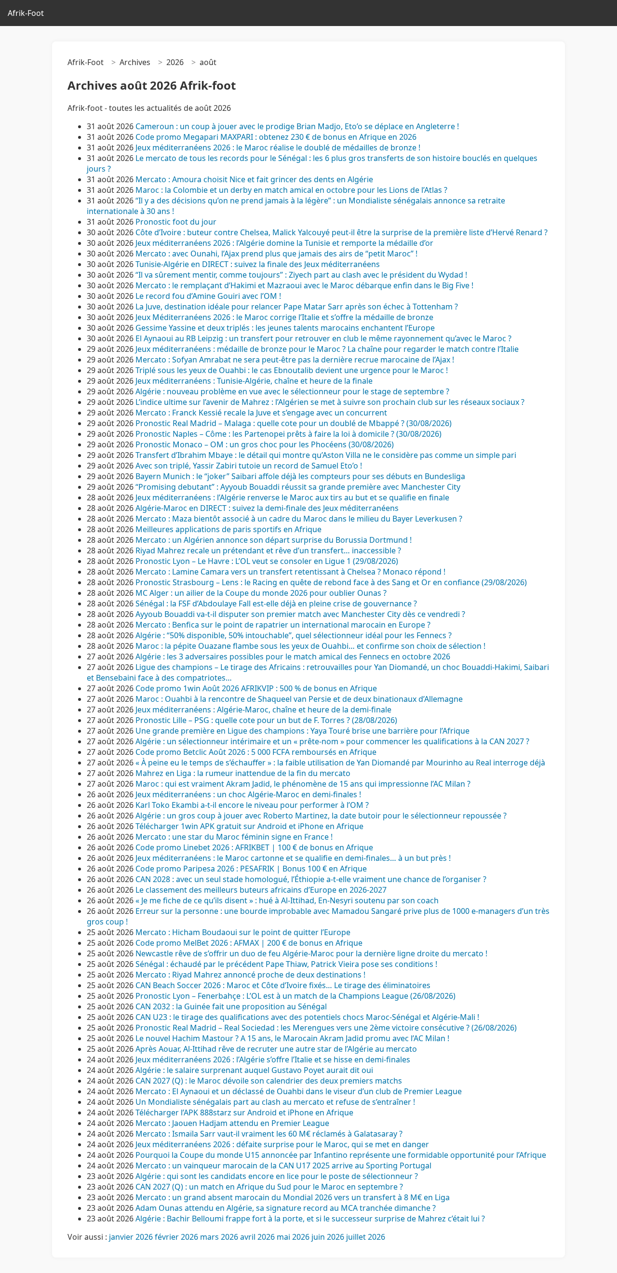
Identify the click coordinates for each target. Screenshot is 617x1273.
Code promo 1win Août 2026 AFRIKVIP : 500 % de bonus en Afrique (256, 688)
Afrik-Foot (26, 13)
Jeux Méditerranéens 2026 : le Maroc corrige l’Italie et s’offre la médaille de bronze (284, 317)
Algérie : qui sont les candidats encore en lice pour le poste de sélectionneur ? (276, 1176)
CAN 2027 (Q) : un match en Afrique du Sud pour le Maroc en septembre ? (269, 1186)
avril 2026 (257, 1237)
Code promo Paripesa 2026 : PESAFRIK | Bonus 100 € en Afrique (251, 868)
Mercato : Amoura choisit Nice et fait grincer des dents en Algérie (254, 179)
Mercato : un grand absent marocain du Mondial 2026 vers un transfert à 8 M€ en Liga (292, 1197)
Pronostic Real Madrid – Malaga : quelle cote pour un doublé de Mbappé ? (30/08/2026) (293, 423)
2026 (175, 62)
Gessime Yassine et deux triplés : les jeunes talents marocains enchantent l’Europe (285, 327)
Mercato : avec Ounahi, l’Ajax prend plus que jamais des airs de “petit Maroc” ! (276, 253)
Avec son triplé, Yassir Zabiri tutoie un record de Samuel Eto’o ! (248, 465)
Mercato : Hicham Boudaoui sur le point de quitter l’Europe (242, 932)
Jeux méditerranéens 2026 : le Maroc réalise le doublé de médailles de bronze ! (277, 147)
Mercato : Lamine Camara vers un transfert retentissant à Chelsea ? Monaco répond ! (290, 571)
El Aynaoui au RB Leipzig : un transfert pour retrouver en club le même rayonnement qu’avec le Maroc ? (323, 338)
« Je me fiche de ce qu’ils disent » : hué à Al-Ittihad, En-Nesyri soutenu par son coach (287, 900)
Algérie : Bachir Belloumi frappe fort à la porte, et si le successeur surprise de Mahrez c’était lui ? (310, 1218)
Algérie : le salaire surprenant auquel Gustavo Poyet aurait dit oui (254, 1070)
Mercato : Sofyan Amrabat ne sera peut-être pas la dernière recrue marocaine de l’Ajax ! (294, 359)
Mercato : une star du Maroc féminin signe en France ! (234, 836)
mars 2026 (219, 1237)
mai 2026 (293, 1237)
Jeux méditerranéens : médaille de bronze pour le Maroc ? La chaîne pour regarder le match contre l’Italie (327, 349)
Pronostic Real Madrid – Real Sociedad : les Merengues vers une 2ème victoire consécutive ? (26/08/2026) (326, 1027)
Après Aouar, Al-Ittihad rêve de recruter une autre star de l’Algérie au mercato (276, 1049)
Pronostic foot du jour (176, 221)
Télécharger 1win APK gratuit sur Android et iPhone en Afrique (249, 826)
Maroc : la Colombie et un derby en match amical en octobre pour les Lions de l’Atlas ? (291, 190)
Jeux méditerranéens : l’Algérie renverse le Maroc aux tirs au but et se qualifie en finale (292, 497)
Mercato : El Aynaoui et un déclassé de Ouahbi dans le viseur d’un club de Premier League (298, 1091)
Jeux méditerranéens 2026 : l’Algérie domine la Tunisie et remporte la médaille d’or (284, 243)
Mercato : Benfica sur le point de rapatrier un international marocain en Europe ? (282, 624)
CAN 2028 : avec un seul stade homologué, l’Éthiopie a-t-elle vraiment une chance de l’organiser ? (310, 879)
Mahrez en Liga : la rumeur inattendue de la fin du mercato (242, 773)
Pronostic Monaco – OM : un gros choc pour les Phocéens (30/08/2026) (264, 444)
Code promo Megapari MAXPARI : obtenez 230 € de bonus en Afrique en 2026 (275, 137)
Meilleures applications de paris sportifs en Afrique (228, 529)
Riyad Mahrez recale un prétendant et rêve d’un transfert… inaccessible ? (268, 550)
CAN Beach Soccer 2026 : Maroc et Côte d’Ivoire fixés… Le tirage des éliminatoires (282, 985)
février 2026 (176, 1237)
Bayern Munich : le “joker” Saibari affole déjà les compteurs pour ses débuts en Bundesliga (300, 476)
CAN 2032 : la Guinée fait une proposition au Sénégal (231, 1006)
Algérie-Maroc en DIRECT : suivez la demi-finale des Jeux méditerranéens (267, 508)
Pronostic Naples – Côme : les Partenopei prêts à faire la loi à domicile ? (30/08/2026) (288, 434)
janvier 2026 (131, 1237)
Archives (135, 62)
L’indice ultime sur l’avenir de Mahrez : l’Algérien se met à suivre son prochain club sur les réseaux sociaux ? (329, 402)
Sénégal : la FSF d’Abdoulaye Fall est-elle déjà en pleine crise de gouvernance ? (276, 603)
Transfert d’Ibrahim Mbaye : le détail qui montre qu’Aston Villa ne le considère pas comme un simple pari (325, 455)
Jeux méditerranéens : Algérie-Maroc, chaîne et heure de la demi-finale (263, 709)
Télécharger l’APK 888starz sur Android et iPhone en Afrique (244, 1112)
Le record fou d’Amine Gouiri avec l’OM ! (208, 296)
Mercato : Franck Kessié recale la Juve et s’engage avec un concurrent (261, 412)
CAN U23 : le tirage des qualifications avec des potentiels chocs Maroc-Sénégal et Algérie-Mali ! (307, 1017)
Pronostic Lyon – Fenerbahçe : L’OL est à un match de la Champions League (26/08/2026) (295, 996)
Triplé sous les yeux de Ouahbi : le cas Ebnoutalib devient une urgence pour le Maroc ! (291, 370)
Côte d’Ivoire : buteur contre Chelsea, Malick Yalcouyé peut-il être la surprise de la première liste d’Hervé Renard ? (341, 232)
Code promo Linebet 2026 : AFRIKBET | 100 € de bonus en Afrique (254, 847)
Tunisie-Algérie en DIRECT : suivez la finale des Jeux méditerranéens (257, 264)
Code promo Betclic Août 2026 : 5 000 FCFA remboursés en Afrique (255, 752)
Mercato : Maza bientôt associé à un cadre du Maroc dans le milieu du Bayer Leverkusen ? (298, 518)
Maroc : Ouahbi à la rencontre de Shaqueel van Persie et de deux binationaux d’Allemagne (299, 699)
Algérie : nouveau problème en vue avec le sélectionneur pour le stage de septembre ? (292, 391)
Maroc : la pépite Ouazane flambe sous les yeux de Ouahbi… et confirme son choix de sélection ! (310, 646)
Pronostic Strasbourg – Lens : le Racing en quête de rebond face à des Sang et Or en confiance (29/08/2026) (331, 582)
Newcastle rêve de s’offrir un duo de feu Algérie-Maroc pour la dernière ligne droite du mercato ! (311, 953)
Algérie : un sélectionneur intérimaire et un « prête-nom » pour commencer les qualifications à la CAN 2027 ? (332, 741)
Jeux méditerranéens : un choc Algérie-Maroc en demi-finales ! (248, 794)
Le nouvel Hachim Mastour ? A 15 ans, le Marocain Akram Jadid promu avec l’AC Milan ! (292, 1038)
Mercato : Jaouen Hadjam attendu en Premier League (232, 1123)
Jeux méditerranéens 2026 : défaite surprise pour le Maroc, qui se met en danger (282, 1144)
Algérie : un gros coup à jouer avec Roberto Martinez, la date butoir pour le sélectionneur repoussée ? (321, 815)
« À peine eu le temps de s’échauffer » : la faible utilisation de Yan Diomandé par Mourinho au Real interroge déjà (340, 762)
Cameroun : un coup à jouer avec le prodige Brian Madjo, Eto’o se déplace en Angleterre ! (297, 126)
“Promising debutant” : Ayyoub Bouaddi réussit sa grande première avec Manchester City (297, 487)
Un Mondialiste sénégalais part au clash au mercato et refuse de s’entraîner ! (275, 1102)
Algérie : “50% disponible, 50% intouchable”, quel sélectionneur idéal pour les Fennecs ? (293, 635)
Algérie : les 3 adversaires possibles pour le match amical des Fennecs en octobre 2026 (292, 656)
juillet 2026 (365, 1237)
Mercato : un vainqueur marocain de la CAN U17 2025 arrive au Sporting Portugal (283, 1165)
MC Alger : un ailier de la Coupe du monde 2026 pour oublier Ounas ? (261, 593)
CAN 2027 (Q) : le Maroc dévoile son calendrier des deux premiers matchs (268, 1080)
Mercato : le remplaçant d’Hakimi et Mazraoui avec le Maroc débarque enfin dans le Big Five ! (304, 285)
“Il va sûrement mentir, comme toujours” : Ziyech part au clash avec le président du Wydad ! (301, 274)
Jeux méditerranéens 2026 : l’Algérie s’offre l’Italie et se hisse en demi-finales (272, 1059)
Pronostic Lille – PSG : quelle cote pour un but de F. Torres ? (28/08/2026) (266, 720)
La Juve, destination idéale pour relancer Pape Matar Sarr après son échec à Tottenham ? (296, 306)
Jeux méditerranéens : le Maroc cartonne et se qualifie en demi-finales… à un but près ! (293, 858)
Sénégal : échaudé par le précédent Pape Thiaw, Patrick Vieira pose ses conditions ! (286, 964)
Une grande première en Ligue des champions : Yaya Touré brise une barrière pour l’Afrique (302, 730)
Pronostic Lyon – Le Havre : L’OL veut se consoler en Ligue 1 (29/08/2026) (266, 561)
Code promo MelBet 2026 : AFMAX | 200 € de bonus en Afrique (248, 943)
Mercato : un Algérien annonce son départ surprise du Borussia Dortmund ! (273, 540)
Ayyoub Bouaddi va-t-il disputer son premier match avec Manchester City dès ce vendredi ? (300, 614)
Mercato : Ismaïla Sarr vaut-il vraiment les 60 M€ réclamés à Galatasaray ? (268, 1133)
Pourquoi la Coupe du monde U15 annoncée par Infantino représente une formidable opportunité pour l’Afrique (340, 1155)
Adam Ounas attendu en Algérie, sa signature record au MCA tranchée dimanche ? (285, 1208)
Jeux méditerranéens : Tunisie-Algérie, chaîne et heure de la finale (254, 380)
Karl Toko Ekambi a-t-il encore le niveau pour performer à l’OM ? (252, 805)
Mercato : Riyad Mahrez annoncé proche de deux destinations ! (250, 974)
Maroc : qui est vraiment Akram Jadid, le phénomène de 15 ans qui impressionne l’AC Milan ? (302, 783)
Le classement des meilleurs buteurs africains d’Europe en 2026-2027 (261, 889)
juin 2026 (327, 1237)
